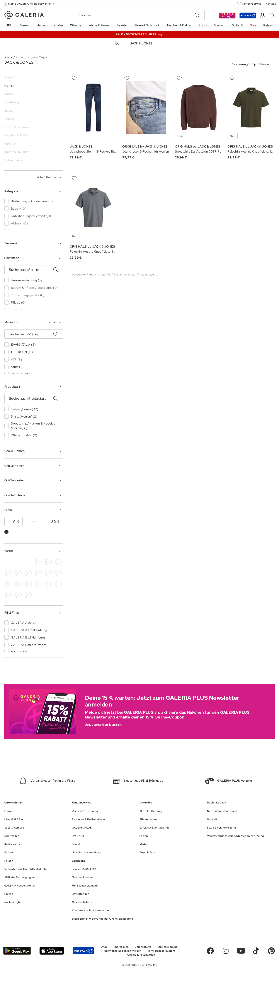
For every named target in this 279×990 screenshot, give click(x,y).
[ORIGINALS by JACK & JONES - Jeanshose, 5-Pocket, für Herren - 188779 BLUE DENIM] (145, 107)
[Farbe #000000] (8, 562)
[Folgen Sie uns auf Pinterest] (271, 950)
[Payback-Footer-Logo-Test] (83, 951)
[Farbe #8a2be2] (28, 573)
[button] (29, 3)
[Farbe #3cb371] (8, 573)
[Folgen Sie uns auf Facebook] (210, 950)
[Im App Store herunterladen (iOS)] (51, 951)
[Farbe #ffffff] (48, 562)
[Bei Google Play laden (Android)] (17, 951)
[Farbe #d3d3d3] (38, 562)
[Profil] (262, 15)
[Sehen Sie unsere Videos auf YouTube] (240, 950)
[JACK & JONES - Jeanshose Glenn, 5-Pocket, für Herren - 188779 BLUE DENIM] (93, 107)
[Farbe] (28, 584)
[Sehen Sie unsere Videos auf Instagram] (225, 950)
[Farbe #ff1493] (48, 573)
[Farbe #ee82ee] (38, 573)
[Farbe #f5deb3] (18, 562)
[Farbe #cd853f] (58, 562)
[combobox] (252, 64)
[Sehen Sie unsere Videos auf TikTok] (256, 950)
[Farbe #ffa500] (8, 584)
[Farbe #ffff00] (18, 584)
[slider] (7, 532)
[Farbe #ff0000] (58, 573)
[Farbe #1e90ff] (28, 562)
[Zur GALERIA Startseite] (24, 15)
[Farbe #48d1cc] (18, 573)
